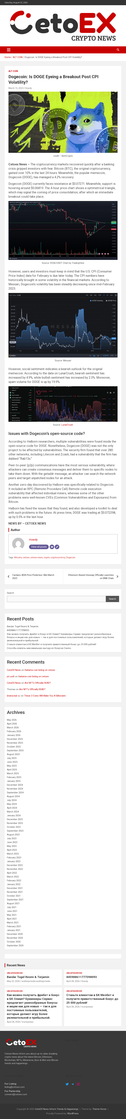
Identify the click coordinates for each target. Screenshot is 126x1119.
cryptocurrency (58, 557)
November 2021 (15, 892)
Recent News (16, 965)
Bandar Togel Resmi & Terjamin (22, 626)
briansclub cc (13, 695)
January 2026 (13, 735)
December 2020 (15, 934)
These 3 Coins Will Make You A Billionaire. (45, 695)
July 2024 (11, 800)
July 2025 (11, 758)
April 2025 (12, 769)
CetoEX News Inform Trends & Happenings (56, 1109)
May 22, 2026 (13, 981)
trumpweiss (27, 1022)
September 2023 (15, 830)
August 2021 (13, 903)
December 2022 (15, 865)
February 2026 (14, 731)
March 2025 (13, 773)
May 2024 (12, 804)
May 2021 (12, 915)
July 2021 (11, 907)
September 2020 (15, 945)
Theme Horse (99, 1109)
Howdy (28, 88)
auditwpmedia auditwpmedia (36, 981)
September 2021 (15, 899)
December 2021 (15, 888)
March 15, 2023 (15, 88)
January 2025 (13, 781)
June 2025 (12, 762)
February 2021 (14, 926)
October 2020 (14, 941)
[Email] (52, 547)
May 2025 (12, 765)
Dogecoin (70, 557)
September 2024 (15, 792)
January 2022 (13, 884)
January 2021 (13, 930)
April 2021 (12, 918)
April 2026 (12, 723)
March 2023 (13, 853)
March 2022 (13, 876)
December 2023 (15, 819)
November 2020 (15, 938)
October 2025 (14, 746)
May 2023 (12, 846)
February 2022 (14, 880)
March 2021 (13, 922)
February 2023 (14, 857)
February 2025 (14, 777)
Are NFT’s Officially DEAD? (38, 682)
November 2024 (15, 788)
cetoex (26, 557)
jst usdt (10, 676)
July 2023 (11, 838)
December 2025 (15, 739)
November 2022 (15, 869)
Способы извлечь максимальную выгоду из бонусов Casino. (39, 648)
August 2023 (13, 834)
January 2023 (13, 861)
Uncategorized (15, 973)
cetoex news (36, 557)
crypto (47, 557)
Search (10, 593)
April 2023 (12, 850)
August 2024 (13, 796)
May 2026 (12, 720)
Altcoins (18, 557)
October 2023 (14, 827)
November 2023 (15, 823)
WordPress (73, 1113)
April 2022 (12, 872)
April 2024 (12, 807)
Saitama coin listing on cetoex (40, 670)
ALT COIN (13, 71)
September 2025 (15, 750)
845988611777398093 (18, 630)
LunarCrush (67, 424)
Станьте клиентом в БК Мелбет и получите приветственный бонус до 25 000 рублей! (51, 644)
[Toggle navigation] (9, 49)
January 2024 (13, 815)
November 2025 (15, 742)
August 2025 (13, 754)
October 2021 (14, 895)
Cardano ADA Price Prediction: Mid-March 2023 (33, 577)
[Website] (57, 547)
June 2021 (12, 911)
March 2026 (13, 727)
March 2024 (13, 811)
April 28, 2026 (73, 981)
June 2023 (12, 842)
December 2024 (15, 785)
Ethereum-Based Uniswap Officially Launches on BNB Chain (91, 577)
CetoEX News (14, 670)
